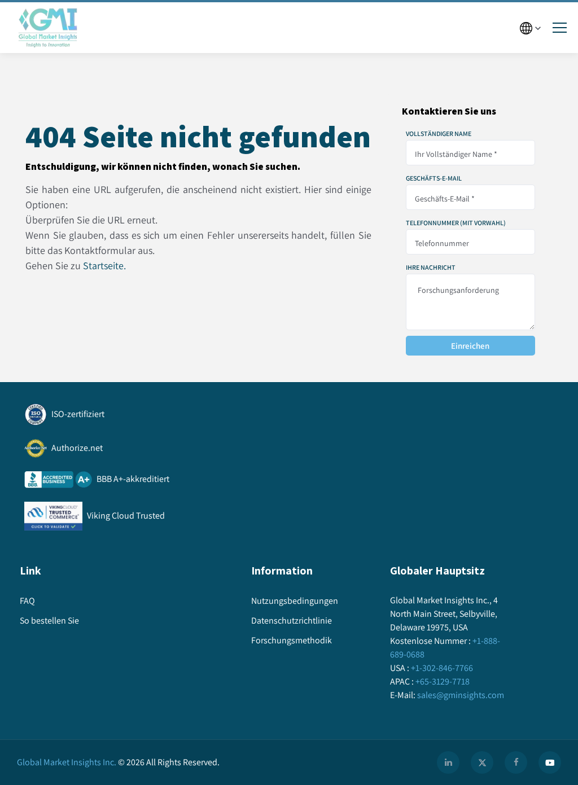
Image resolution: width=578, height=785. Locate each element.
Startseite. (104, 265)
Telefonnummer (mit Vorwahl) (456, 223)
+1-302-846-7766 (442, 668)
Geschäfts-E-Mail (434, 178)
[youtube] (549, 762)
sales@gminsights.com (460, 695)
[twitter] (482, 762)
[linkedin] (448, 762)
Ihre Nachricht (431, 267)
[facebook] (516, 762)
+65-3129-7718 (442, 681)
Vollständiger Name (438, 133)
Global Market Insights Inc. (66, 762)
